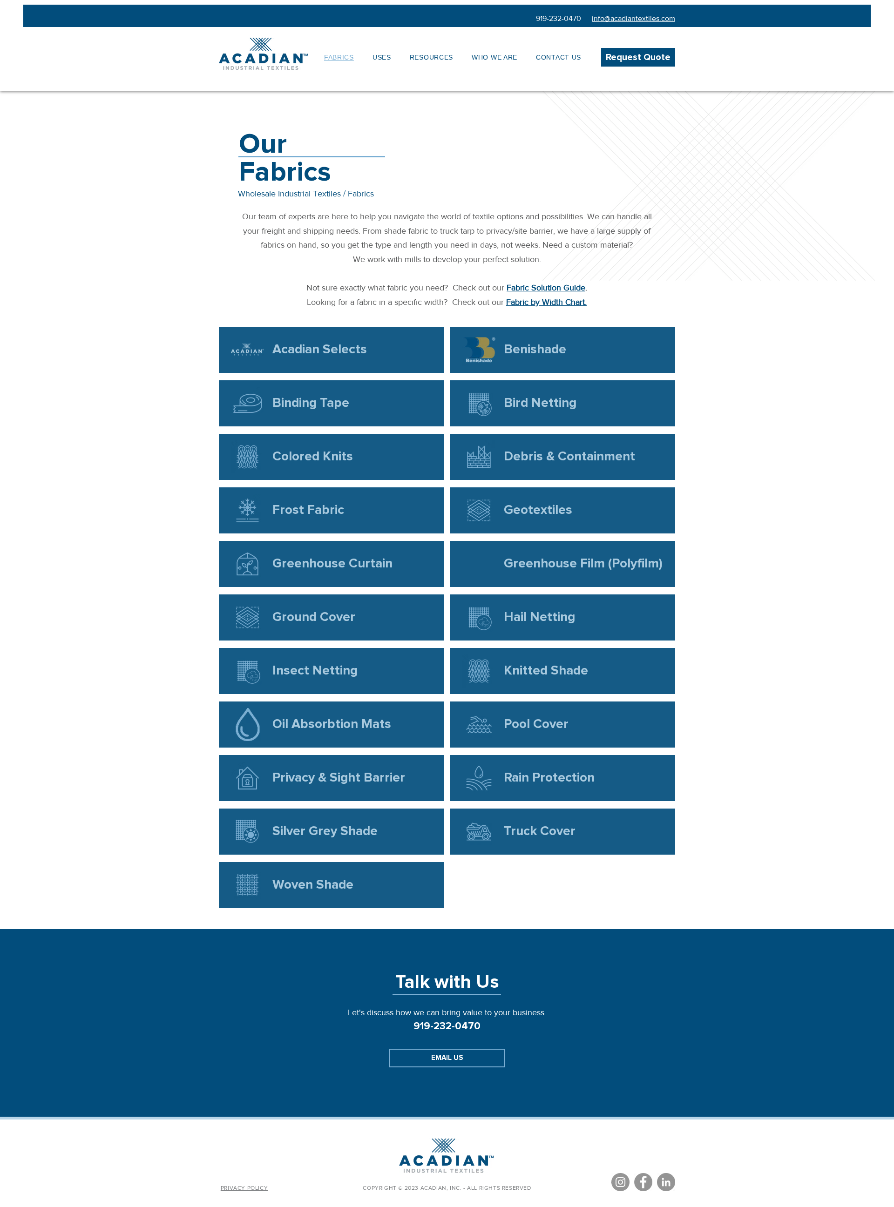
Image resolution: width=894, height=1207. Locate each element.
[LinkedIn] (666, 1182)
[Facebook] (643, 1182)
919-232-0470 (558, 18)
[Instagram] (620, 1182)
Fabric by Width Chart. (546, 302)
